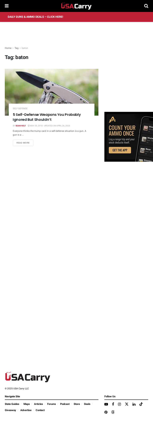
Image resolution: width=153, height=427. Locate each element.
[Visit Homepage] (76, 6)
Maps (27, 404)
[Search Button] (146, 6)
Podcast (65, 404)
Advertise (25, 410)
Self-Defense (20, 108)
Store (77, 404)
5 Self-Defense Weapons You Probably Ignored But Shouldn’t (47, 117)
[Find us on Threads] (113, 412)
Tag (17, 48)
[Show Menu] (7, 6)
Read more (25, 143)
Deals (87, 404)
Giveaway (10, 410)
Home (8, 48)
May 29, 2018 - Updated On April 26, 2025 (50, 125)
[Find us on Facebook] (113, 404)
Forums (51, 404)
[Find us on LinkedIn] (133, 404)
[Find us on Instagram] (119, 404)
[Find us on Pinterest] (105, 412)
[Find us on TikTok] (141, 404)
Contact (40, 410)
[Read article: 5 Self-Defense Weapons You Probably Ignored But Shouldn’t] (51, 92)
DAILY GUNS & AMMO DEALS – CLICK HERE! (35, 17)
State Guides (12, 404)
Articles (38, 404)
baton (25, 48)
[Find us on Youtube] (106, 404)
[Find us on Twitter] (126, 404)
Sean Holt (21, 125)
